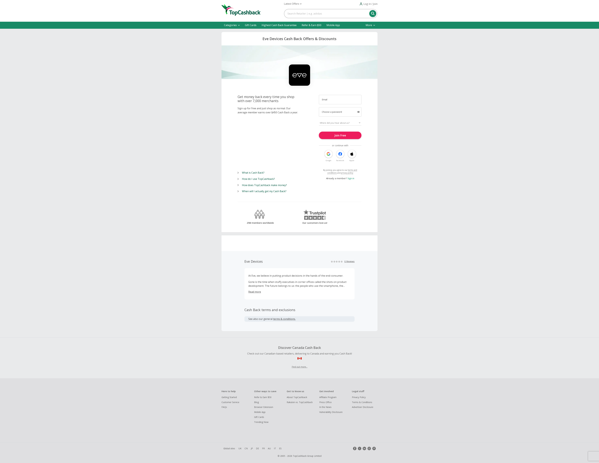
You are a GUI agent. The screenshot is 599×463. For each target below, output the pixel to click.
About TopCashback (297, 397)
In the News (325, 407)
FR (263, 448)
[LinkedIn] (364, 448)
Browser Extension (263, 407)
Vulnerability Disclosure (331, 412)
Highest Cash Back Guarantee (279, 25)
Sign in (351, 178)
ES (280, 448)
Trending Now (261, 422)
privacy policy (347, 173)
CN (246, 448)
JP (252, 448)
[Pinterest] (374, 448)
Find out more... (299, 366)
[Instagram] (369, 448)
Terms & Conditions (362, 402)
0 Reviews (349, 261)
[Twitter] (359, 448)
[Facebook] (354, 448)
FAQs (224, 407)
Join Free (340, 135)
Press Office (325, 402)
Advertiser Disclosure (362, 407)
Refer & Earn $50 (311, 25)
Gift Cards (250, 25)
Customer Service (230, 402)
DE (257, 448)
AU (269, 448)
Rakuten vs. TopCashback (300, 402)
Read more (254, 291)
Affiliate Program (327, 397)
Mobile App (333, 25)
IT (275, 448)
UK (240, 448)
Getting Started (229, 397)
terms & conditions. (284, 319)
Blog (256, 402)
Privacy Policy (359, 397)
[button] (293, 4)
